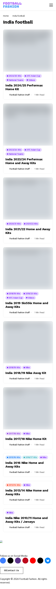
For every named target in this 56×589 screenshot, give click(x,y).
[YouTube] (33, 561)
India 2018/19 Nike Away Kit (25, 373)
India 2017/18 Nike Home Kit (25, 439)
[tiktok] (40, 561)
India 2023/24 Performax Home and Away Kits (24, 161)
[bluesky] (48, 561)
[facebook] (3, 561)
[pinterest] (25, 561)
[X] (10, 561)
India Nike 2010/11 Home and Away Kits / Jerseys (26, 520)
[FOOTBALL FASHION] (12, 5)
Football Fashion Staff (19, 95)
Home (6, 16)
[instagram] (18, 561)
